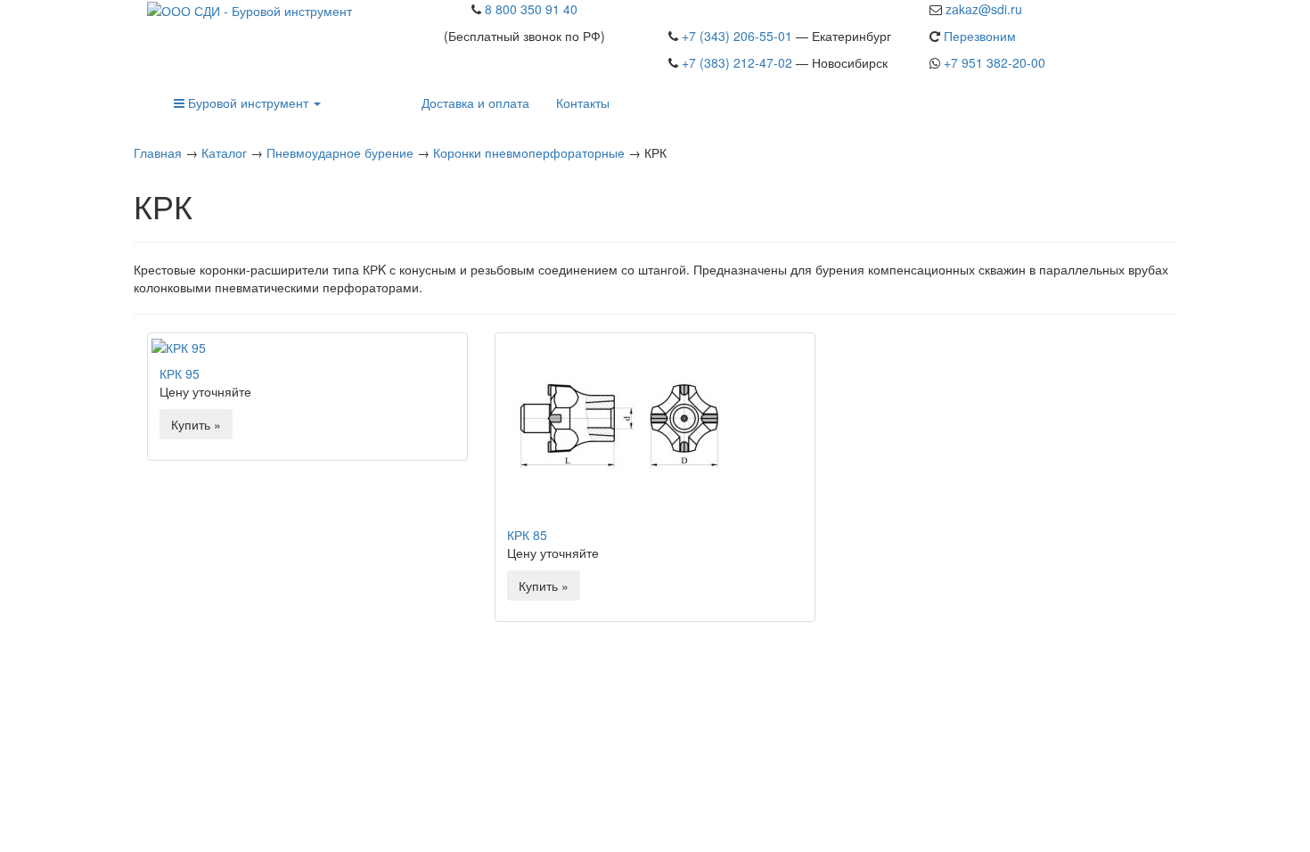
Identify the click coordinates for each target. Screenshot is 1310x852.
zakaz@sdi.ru (984, 9)
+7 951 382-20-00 (994, 62)
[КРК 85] (655, 427)
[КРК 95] (307, 346)
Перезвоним (980, 36)
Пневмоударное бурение (339, 152)
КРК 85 (527, 535)
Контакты (583, 102)
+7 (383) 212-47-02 (737, 62)
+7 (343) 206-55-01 (737, 36)
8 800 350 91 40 (531, 9)
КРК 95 (180, 373)
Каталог (224, 152)
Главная (158, 152)
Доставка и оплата (475, 102)
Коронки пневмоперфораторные (529, 152)
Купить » (196, 424)
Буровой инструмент (248, 102)
